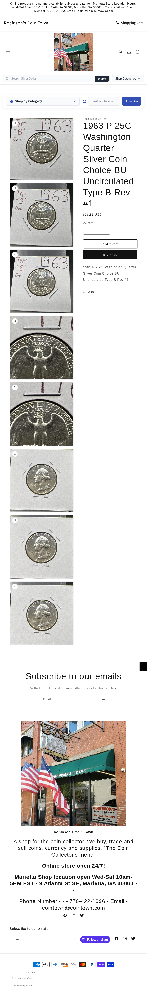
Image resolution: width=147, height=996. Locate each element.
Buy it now (110, 255)
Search (101, 78)
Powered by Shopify (24, 985)
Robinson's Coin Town (26, 23)
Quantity (88, 222)
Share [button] (91, 291)
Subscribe (131, 101)
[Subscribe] (103, 699)
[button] (8, 51)
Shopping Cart (132, 22)
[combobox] (52, 78)
